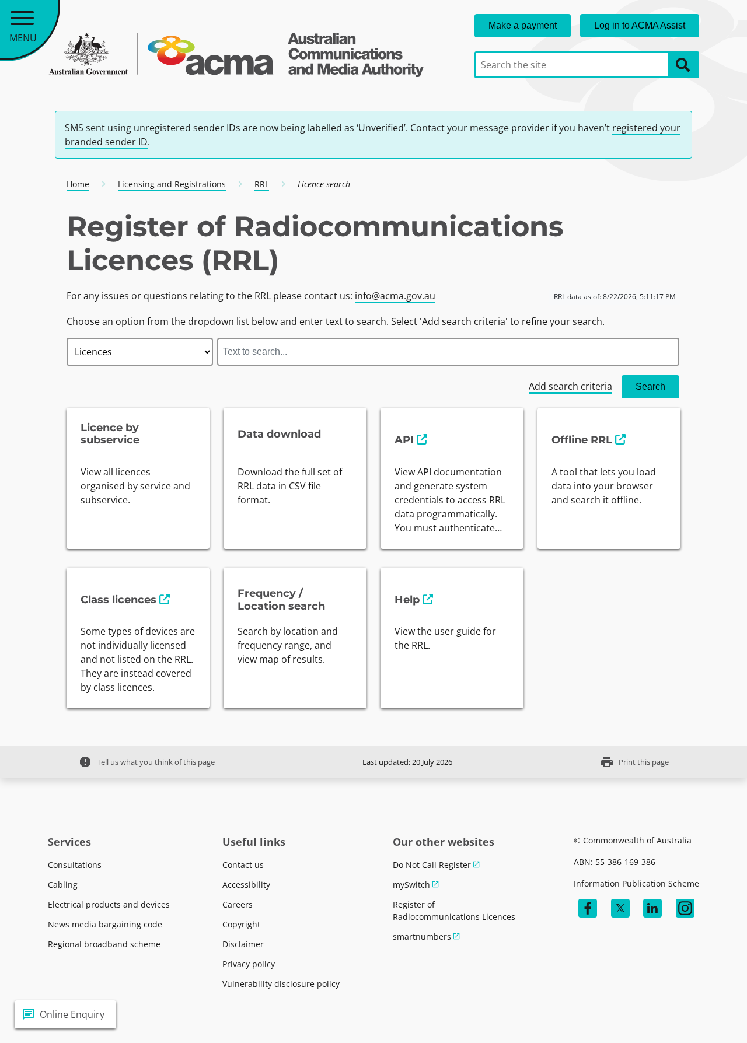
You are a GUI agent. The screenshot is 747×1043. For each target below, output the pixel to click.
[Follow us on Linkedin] (652, 908)
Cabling (63, 884)
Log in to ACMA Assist (639, 25)
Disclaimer (243, 944)
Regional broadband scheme (104, 944)
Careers (237, 904)
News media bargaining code (105, 924)
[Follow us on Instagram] (685, 908)
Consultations (75, 864)
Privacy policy (248, 964)
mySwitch (411, 884)
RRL (261, 184)
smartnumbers (422, 936)
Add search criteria (570, 386)
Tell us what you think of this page (146, 762)
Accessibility (246, 884)
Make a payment (522, 25)
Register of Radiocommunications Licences (454, 910)
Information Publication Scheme (636, 883)
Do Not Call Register (432, 864)
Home (78, 184)
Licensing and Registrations (172, 184)
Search (650, 386)
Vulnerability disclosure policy (281, 983)
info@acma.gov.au (395, 295)
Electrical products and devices (109, 904)
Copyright (241, 924)
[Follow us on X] (620, 908)
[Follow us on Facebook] (587, 908)
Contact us (243, 864)
